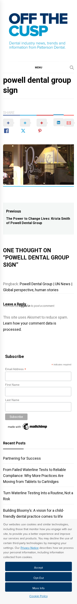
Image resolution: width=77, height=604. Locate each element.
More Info (38, 588)
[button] (38, 67)
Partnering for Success (22, 458)
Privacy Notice (30, 548)
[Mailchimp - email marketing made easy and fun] (27, 429)
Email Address (15, 369)
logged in (24, 305)
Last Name (12, 400)
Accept (38, 567)
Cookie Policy (38, 596)
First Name (12, 384)
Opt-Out (38, 578)
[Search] (72, 67)
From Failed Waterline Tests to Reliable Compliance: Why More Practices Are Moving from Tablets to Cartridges (34, 475)
